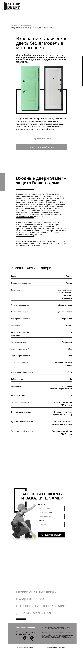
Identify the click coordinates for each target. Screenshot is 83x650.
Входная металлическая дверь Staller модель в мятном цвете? (32, 28)
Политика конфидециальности (56, 647)
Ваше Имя (41, 504)
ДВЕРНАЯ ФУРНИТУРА (34, 613)
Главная (14, 25)
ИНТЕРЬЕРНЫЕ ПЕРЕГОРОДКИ (40, 606)
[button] (41, 147)
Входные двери (26, 25)
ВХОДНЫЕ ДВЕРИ (30, 599)
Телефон (41, 521)
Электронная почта (45, 512)
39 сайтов (30, 647)
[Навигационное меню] (79, 6)
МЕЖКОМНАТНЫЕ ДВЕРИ (36, 592)
